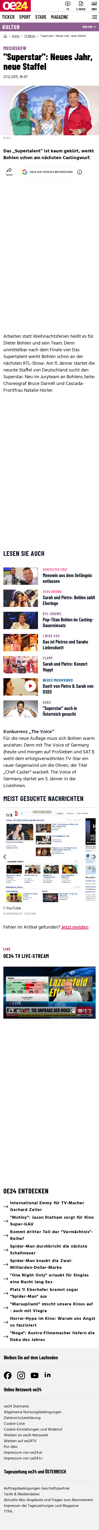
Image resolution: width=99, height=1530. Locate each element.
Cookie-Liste (14, 1424)
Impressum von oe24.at (23, 1453)
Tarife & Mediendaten (22, 1494)
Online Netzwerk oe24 (23, 1389)
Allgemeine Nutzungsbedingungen (33, 1412)
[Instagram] (21, 1375)
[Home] (5, 36)
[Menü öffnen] (94, 17)
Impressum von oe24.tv (23, 1458)
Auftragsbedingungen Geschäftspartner (37, 1488)
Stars (40, 17)
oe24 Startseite (16, 1406)
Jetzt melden (74, 927)
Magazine (59, 17)
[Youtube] (34, 1375)
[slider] (28, 1011)
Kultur (11, 27)
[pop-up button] (80, 1011)
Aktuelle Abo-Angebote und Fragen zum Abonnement (48, 1500)
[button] (50, 993)
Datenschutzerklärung (22, 1418)
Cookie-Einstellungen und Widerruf (33, 1429)
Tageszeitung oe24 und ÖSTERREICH (35, 1471)
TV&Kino (29, 36)
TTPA (8, 1512)
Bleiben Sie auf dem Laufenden (31, 1357)
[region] (49, 863)
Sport (25, 17)
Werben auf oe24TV (20, 1441)
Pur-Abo (11, 1447)
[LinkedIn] (48, 1375)
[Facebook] (8, 1375)
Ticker (8, 17)
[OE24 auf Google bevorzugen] (79, 172)
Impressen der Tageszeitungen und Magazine (41, 1506)
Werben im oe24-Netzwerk (26, 1435)
